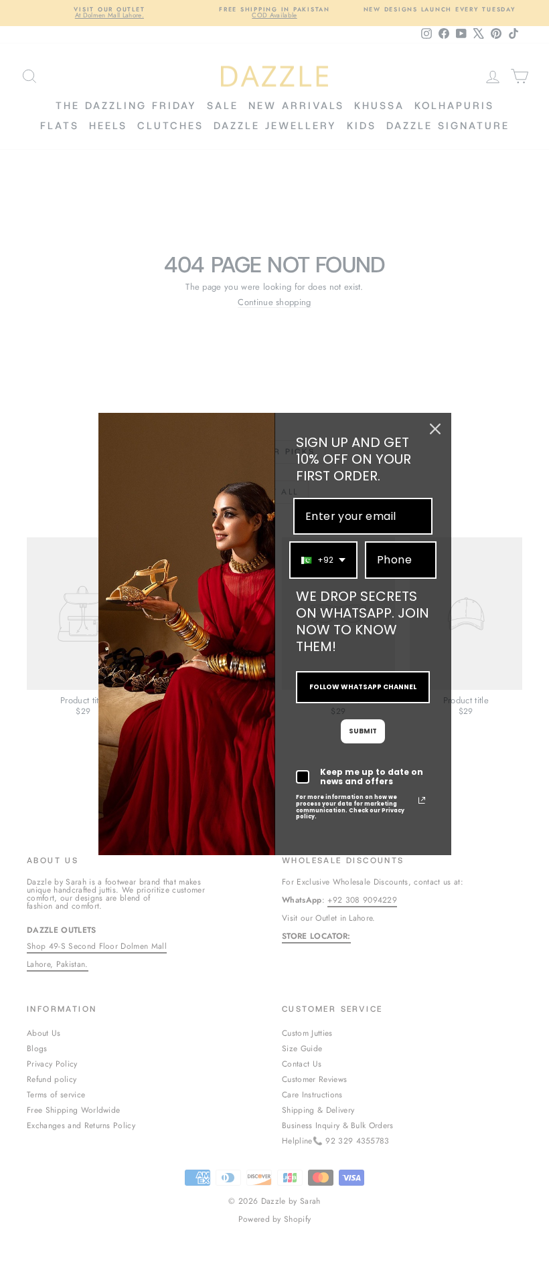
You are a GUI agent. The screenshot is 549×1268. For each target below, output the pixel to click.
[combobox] (323, 559)
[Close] (435, 429)
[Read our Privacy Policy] (422, 800)
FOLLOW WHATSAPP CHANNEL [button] (362, 687)
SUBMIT (363, 731)
